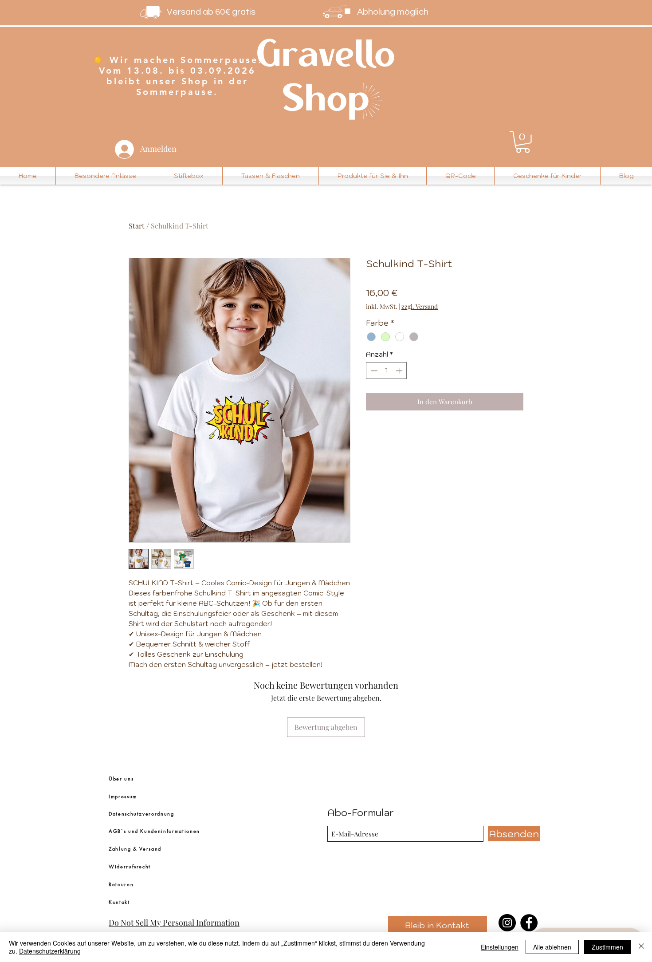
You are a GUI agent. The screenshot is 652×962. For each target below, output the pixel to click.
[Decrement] (373, 371)
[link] (523, 142)
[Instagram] (507, 922)
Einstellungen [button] (499, 946)
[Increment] (400, 371)
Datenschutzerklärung (50, 950)
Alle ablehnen (552, 946)
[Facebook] (529, 922)
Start (137, 225)
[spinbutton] (386, 371)
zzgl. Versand (419, 306)
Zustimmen (607, 946)
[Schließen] (641, 947)
